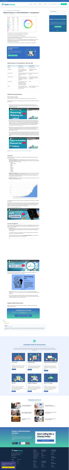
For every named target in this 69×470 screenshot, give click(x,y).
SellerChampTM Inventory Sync (15, 134)
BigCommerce (53, 454)
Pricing (18, 462)
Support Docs (12, 461)
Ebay (42, 453)
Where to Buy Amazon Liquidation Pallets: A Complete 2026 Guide (27, 412)
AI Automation (35, 458)
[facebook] (11, 457)
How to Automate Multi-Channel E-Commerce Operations (50, 419)
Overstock (42, 457)
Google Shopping (43, 455)
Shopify (52, 453)
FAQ (17, 461)
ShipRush (52, 460)
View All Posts (4, 321)
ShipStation (52, 459)
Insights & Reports (35, 456)
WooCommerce (53, 452)
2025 (6, 10)
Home (4, 10)
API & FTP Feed (35, 457)
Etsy (41, 456)
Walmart (42, 454)
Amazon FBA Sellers (35, 467)
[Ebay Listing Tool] (22, 442)
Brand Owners (35, 466)
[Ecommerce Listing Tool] (15, 442)
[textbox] (34, 345)
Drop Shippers (35, 465)
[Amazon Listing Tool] (28, 442)
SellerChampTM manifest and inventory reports (16, 125)
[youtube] (14, 457)
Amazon (42, 452)
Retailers (34, 464)
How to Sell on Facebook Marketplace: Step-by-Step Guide (50, 405)
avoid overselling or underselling (15, 122)
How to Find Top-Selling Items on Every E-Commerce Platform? (27, 405)
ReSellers (34, 463)
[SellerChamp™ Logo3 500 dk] (17, 449)
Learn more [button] (3, 465)
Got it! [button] (8, 467)
